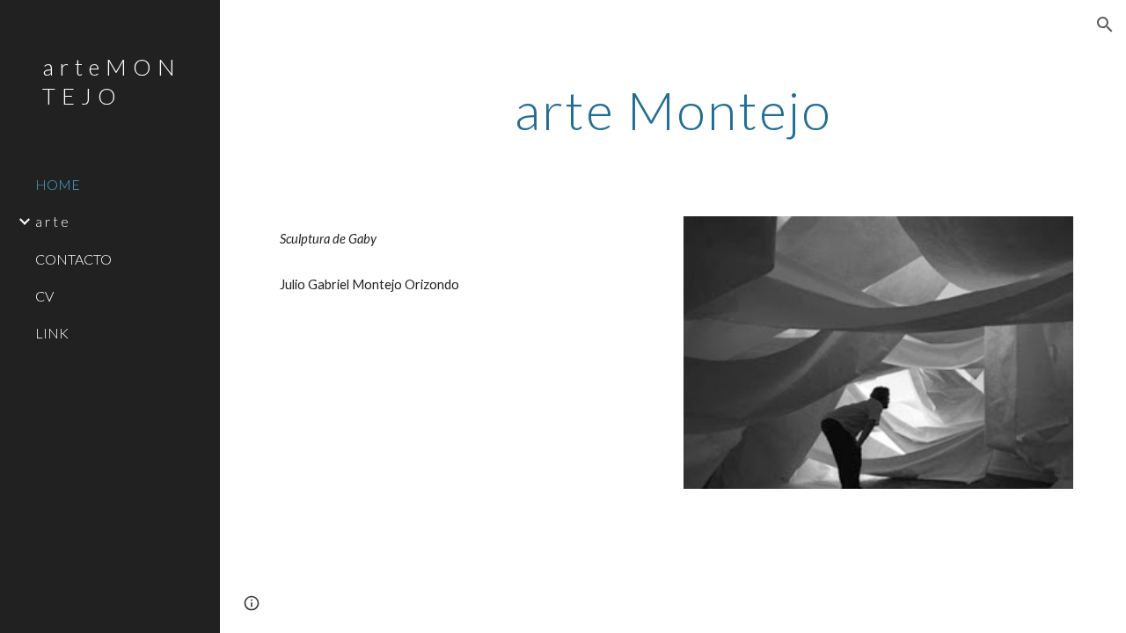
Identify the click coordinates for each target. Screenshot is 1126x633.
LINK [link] (52, 332)
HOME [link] (57, 184)
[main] (673, 110)
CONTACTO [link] (73, 259)
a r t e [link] (52, 221)
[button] (1105, 25)
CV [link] (44, 295)
